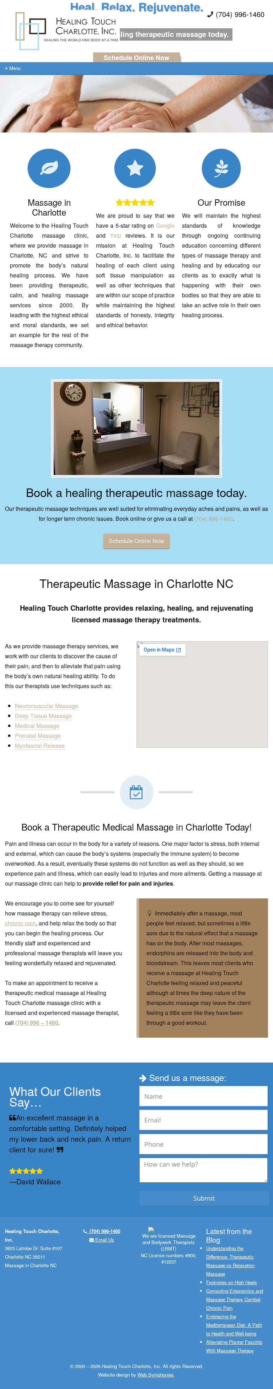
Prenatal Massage (38, 735)
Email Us (104, 1239)
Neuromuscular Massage (46, 706)
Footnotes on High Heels (231, 1282)
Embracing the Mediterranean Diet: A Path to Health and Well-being (234, 1325)
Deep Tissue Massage (43, 716)
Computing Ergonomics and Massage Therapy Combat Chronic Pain (234, 1299)
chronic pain (20, 923)
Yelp (115, 235)
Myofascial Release (40, 745)
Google (165, 225)
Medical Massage (37, 725)
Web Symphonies (156, 1374)
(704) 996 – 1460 (36, 1022)
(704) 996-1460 (213, 518)
